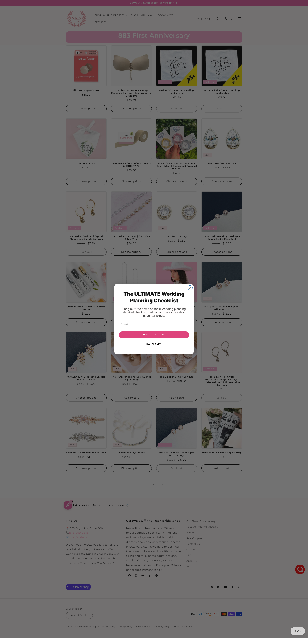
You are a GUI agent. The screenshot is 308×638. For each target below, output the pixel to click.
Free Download (154, 334)
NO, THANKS (154, 344)
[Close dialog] (190, 287)
